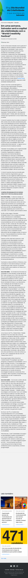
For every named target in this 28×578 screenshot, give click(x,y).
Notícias (12, 569)
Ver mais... (4, 558)
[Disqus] (14, 471)
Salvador (16, 22)
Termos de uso (19, 569)
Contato (7, 569)
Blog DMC (10, 22)
